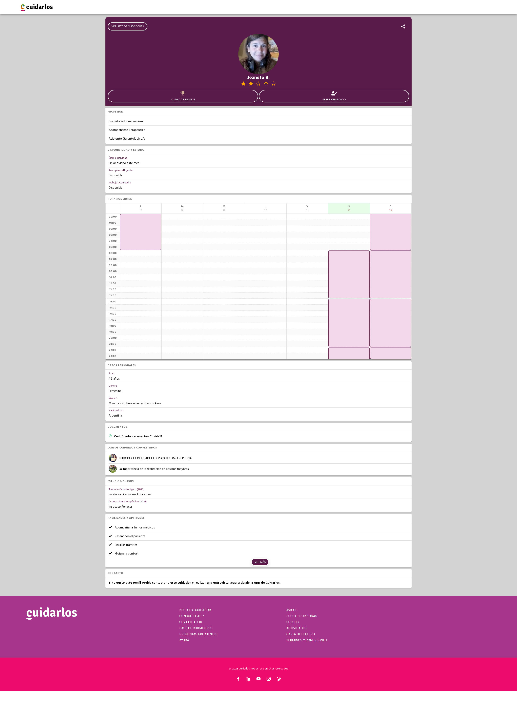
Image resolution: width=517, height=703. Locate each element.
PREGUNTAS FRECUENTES (198, 634)
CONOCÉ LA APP (191, 616)
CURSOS (292, 622)
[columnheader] (141, 208)
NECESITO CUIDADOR (195, 610)
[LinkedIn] (248, 679)
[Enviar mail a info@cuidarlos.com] (279, 679)
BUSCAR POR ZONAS (301, 616)
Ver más (260, 562)
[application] (140, 232)
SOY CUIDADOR (190, 622)
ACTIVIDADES (296, 628)
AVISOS (291, 610)
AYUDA (184, 640)
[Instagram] (269, 679)
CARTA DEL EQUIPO (300, 634)
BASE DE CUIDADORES (195, 628)
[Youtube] (258, 679)
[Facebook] (238, 679)
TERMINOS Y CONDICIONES (306, 640)
